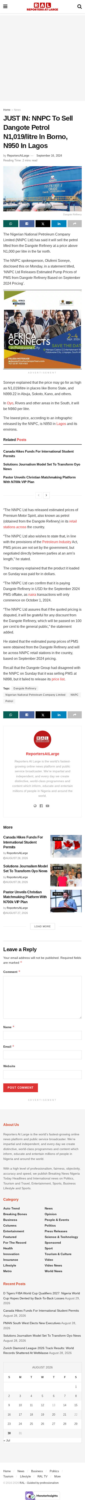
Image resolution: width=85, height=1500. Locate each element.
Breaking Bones (15, 1214)
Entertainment (13, 1231)
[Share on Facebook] (26, 223)
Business (10, 1220)
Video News (53, 1265)
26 (42, 1423)
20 (53, 1414)
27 (53, 1423)
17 (20, 1414)
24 (20, 1423)
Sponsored (53, 1242)
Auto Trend (11, 1208)
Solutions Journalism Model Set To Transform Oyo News (42, 1335)
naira (32, 594)
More (57, 1476)
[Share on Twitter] (43, 223)
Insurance (10, 1259)
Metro (7, 1271)
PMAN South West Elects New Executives (32, 1323)
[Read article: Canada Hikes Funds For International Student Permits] (66, 846)
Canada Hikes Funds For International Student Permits (23, 842)
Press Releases (56, 1231)
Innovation (11, 1254)
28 (64, 1423)
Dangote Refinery (25, 688)
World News (53, 1271)
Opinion (51, 1214)
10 (20, 1405)
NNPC (75, 694)
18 (31, 1414)
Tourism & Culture (58, 1254)
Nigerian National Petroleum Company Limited (35, 694)
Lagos (61, 424)
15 (75, 1405)
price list (58, 679)
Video (49, 1259)
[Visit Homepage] (42, 6)
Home (6, 109)
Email (8, 1046)
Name (9, 1027)
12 (42, 1405)
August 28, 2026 (16, 858)
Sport (49, 1248)
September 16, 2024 (49, 155)
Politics (50, 1225)
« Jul (6, 1440)
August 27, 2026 (16, 913)
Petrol (9, 701)
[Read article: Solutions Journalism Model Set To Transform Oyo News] (66, 875)
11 (31, 1405)
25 (31, 1423)
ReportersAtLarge (18, 155)
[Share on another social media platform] (75, 223)
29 (75, 1423)
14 (64, 1405)
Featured (10, 1237)
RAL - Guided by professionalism (39, 1482)
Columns (10, 1225)
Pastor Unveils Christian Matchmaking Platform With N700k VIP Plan (25, 897)
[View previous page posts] (38, 495)
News (17, 109)
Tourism (8, 1476)
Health (8, 1248)
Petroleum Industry (56, 542)
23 (9, 1423)
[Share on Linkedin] (58, 223)
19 (42, 1414)
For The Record (14, 1242)
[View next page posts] (46, 495)
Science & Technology (61, 1237)
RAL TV (42, 1476)
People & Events (57, 1220)
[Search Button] (79, 6)
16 (9, 1414)
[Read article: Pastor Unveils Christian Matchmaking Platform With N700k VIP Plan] (66, 901)
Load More (42, 926)
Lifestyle (9, 1265)
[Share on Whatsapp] (10, 223)
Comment (11, 972)
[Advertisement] (42, 58)
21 (64, 1414)
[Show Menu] (5, 6)
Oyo (10, 403)
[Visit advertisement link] (42, 329)
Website (9, 1066)
